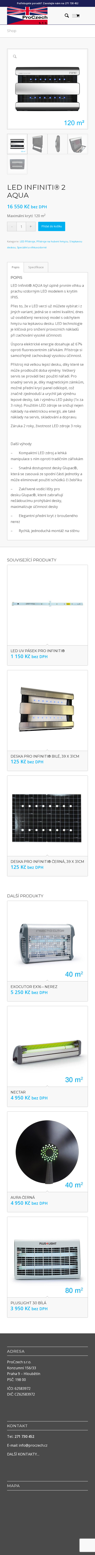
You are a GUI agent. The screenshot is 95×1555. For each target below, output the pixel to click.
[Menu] (74, 15)
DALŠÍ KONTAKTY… (23, 1454)
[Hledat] (64, 16)
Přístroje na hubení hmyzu (52, 241)
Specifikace (36, 267)
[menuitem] (64, 16)
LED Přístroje (27, 241)
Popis (15, 267)
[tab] (15, 267)
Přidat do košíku (52, 226)
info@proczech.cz (33, 1445)
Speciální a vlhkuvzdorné (32, 247)
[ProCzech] (39, 16)
